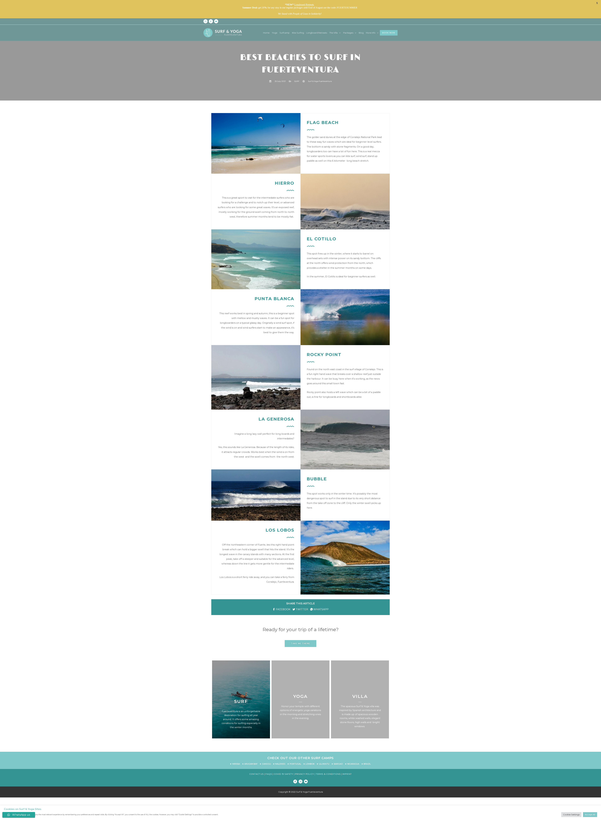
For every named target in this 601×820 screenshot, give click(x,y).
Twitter (301, 609)
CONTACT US (256, 774)
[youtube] (216, 21)
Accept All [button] (590, 814)
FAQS (269, 774)
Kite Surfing (298, 33)
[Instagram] (300, 781)
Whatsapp (321, 609)
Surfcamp (285, 33)
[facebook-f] (211, 21)
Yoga (274, 33)
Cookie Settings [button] (571, 814)
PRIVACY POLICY (304, 774)
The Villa (333, 33)
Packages (348, 33)
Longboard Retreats (316, 33)
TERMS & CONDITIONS (328, 774)
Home (266, 33)
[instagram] (205, 21)
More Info (370, 33)
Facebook (282, 609)
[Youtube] (306, 781)
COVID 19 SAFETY (283, 774)
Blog (361, 33)
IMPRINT (347, 774)
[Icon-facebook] (295, 781)
